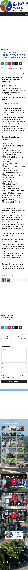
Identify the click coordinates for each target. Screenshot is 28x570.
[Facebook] (2, 63)
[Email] (16, 63)
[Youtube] (14, 566)
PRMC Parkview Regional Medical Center (10, 319)
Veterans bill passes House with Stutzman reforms (6, 338)
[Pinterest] (9, 63)
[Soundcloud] (15, 562)
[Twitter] (6, 63)
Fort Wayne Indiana (9, 315)
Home (2, 47)
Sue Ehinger (21, 319)
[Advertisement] (14, 31)
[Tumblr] (13, 63)
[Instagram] (7, 562)
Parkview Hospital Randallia (7, 317)
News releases (8, 47)
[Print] (20, 63)
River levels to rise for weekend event (21, 337)
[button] (2, 14)
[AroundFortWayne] (14, 6)
